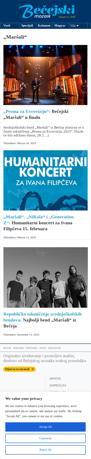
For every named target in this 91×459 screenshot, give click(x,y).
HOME (7, 348)
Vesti (6, 25)
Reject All (45, 449)
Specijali (27, 25)
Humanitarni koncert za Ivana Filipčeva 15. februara (38, 222)
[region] (45, 425)
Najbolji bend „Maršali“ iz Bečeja (42, 319)
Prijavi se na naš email (18, 369)
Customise (45, 438)
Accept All (45, 426)
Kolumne (44, 25)
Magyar (60, 25)
